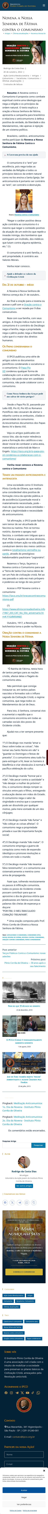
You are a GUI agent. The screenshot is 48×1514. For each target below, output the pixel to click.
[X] (22, 1392)
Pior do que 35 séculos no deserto (24, 1006)
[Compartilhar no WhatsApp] (26, 1202)
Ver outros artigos (24, 1186)
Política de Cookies (16, 1510)
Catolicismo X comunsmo (17, 935)
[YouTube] (27, 1392)
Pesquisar (38, 1145)
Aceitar (24, 1490)
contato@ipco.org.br (23, 1436)
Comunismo (7, 78)
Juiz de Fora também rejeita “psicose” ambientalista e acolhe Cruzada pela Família (24, 1079)
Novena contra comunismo (33, 937)
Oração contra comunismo (13, 940)
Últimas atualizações (12, 81)
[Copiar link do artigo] (33, 1202)
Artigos (35, 75)
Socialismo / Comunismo (28, 78)
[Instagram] (11, 1392)
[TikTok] (33, 1392)
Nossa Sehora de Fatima (11, 937)
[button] (44, 1470)
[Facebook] (6, 1392)
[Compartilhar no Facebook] (5, 1202)
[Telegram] (16, 1392)
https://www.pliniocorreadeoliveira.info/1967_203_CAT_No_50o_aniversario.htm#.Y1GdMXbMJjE (23, 613)
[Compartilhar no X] (12, 1202)
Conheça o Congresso (24, 1272)
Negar (24, 1497)
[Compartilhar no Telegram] (19, 1202)
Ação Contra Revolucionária (16, 75)
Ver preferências (24, 1504)
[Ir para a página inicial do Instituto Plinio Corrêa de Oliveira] (24, 1404)
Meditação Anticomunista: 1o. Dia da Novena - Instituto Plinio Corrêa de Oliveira (22, 1107)
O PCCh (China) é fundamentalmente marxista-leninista (24, 1041)
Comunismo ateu (33, 935)
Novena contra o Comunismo (27, 215)
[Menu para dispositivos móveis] (44, 5)
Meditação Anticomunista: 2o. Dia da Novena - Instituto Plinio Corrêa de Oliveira (22, 1120)
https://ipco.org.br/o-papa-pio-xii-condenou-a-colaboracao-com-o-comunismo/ (23, 455)
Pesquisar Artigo (9, 1141)
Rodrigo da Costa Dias (14, 68)
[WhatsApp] (38, 1392)
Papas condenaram (32, 940)
